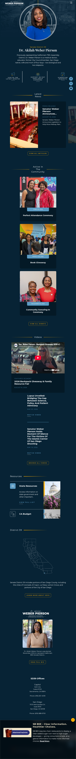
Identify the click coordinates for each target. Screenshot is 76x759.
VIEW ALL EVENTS (38, 323)
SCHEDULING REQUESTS (63, 78)
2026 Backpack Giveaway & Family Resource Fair (33, 382)
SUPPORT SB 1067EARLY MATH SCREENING (38, 79)
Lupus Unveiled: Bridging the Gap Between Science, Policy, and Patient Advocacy (37, 400)
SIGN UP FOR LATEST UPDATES (13, 78)
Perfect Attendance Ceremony (38, 215)
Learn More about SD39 (38, 595)
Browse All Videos (38, 463)
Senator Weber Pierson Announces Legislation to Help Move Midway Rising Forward (50, 111)
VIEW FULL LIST (27, 502)
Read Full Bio (37, 662)
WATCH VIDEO (34, 415)
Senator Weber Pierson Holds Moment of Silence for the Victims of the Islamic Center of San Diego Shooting (37, 436)
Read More (44, 741)
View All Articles (38, 153)
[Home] (32, 3)
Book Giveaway (38, 262)
